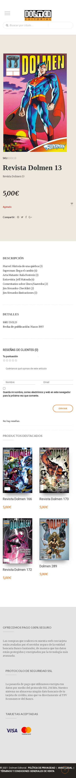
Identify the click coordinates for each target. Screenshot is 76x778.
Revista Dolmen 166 (17, 499)
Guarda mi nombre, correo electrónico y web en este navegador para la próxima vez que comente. (36, 394)
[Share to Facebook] (26, 217)
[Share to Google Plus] (30, 217)
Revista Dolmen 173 (54, 499)
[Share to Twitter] (22, 217)
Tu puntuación (10, 356)
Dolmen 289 (48, 566)
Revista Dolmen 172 (17, 570)
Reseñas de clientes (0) (20, 350)
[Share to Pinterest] (18, 217)
